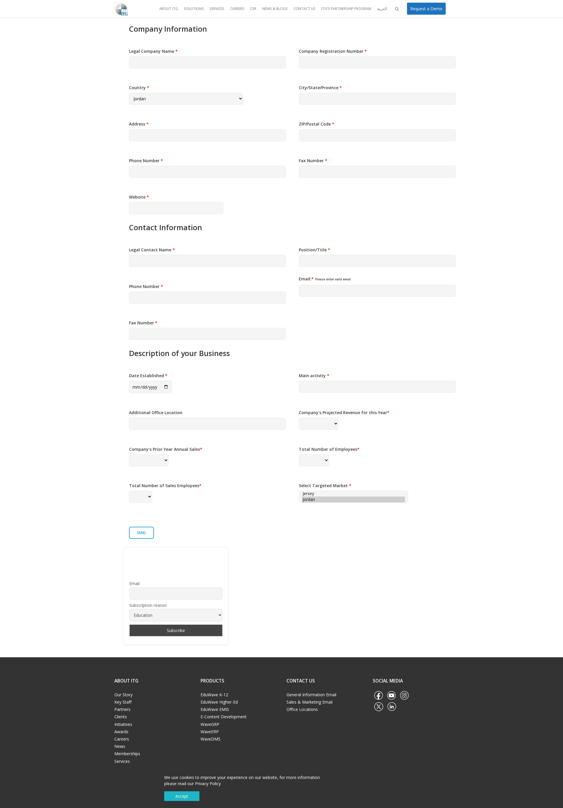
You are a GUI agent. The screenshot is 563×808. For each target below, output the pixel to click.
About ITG (168, 8)
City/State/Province (320, 87)
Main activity (314, 375)
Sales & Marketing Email (309, 702)
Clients (120, 716)
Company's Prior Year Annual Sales (165, 449)
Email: (325, 279)
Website (139, 197)
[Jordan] (353, 499)
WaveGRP (210, 724)
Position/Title (314, 250)
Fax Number (313, 160)
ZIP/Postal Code (316, 124)
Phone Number (146, 160)
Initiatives (123, 724)
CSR (253, 8)
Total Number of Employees (329, 449)
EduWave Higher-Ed (219, 702)
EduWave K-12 (214, 694)
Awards (121, 731)
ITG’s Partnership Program (346, 8)
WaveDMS (211, 739)
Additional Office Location (155, 412)
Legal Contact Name (152, 250)
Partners (122, 709)
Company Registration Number (333, 51)
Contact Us (305, 8)
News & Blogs (275, 8)
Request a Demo (426, 8)
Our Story (123, 694)
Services (217, 8)
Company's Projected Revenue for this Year (344, 412)
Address (139, 124)
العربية (382, 8)
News (119, 746)
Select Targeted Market (325, 485)
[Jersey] (353, 494)
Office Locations (302, 709)
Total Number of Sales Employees (165, 485)
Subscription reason (148, 605)
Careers (237, 8)
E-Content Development (224, 716)
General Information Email (311, 694)
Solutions (194, 8)
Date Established (148, 375)
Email (134, 583)
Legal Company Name (153, 51)
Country (139, 87)
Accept (181, 796)
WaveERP (210, 731)
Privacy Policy (208, 783)
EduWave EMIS (215, 709)
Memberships (127, 753)
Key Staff (122, 702)
